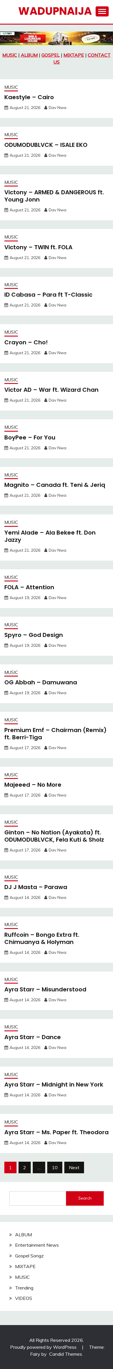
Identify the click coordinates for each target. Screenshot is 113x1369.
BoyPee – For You (29, 437)
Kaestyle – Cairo (29, 97)
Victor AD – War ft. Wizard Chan (51, 390)
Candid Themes (65, 1354)
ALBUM (29, 55)
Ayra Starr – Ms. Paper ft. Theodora (56, 1132)
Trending (24, 1288)
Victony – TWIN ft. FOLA (38, 247)
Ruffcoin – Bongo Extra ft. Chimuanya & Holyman (41, 938)
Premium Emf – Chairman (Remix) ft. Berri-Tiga (55, 733)
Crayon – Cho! (26, 342)
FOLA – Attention (29, 587)
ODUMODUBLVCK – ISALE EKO (46, 145)
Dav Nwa (57, 107)
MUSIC (9, 55)
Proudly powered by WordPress (44, 1347)
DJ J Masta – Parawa (35, 887)
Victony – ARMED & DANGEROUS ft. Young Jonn (54, 196)
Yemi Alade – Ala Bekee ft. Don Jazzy (50, 536)
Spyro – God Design (33, 635)
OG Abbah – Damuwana (40, 682)
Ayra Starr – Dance (32, 1037)
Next (74, 1167)
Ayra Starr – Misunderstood (45, 989)
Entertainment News (37, 1245)
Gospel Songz (29, 1256)
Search (85, 1198)
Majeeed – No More (32, 785)
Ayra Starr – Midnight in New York (53, 1084)
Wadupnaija (55, 11)
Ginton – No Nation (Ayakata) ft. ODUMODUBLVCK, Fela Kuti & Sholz (54, 836)
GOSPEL (50, 55)
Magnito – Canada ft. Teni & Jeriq (54, 485)
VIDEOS (23, 1298)
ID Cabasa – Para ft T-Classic (48, 295)
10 (55, 1167)
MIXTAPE (73, 55)
